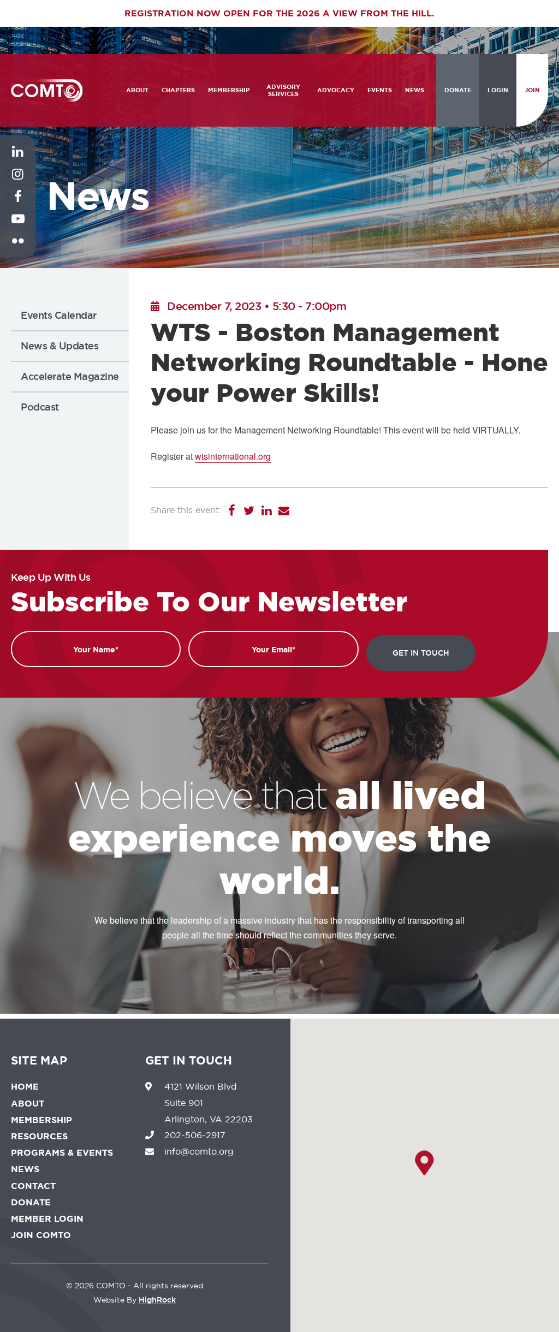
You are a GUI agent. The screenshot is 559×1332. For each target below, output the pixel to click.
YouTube (17, 227)
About (137, 90)
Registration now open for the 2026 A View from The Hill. (279, 13)
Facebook (17, 204)
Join (532, 90)
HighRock (157, 1300)
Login (497, 90)
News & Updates (59, 346)
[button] (424, 1163)
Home (25, 1086)
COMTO (46, 90)
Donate (457, 90)
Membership (228, 90)
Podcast (40, 407)
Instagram (17, 182)
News (414, 90)
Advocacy (335, 90)
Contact (33, 1186)
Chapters (178, 90)
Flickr (17, 249)
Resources (39, 1136)
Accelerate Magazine (70, 376)
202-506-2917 (194, 1134)
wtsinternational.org (233, 456)
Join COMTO (41, 1235)
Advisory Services (283, 90)
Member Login (47, 1218)
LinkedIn (17, 159)
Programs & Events (62, 1152)
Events (379, 90)
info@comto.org (199, 1151)
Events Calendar (59, 315)
